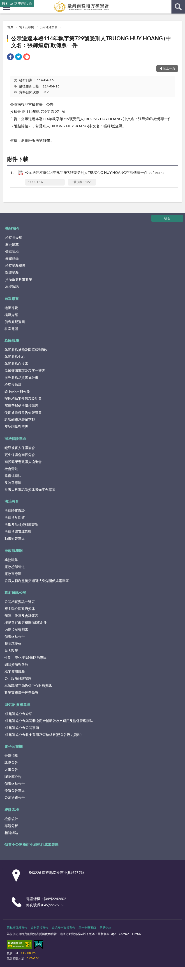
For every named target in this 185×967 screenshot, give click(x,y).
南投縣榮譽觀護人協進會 (23, 462)
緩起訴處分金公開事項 (22, 728)
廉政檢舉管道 (15, 567)
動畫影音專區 (15, 539)
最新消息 (11, 756)
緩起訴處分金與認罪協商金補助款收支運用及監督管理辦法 (49, 721)
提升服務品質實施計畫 (21, 378)
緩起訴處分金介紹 (18, 714)
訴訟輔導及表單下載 (20, 420)
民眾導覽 (12, 298)
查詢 (178, 7)
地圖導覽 (11, 308)
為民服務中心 (15, 357)
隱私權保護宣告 (17, 927)
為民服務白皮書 (16, 364)
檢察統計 (11, 819)
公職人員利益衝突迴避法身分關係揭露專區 (37, 581)
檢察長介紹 (13, 238)
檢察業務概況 (15, 266)
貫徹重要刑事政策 (18, 280)
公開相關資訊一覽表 (20, 602)
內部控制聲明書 (16, 630)
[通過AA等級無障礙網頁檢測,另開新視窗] (19, 945)
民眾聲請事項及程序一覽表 (25, 371)
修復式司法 (13, 476)
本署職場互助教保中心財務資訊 (28, 685)
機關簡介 (12, 228)
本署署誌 (12, 287)
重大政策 (11, 651)
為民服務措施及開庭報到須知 (27, 350)
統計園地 (12, 809)
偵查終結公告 (15, 637)
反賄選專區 (13, 483)
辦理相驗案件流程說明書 (23, 399)
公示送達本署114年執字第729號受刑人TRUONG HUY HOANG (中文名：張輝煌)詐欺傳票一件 (91, 42)
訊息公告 (11, 763)
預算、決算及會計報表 (21, 616)
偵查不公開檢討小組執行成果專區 (32, 844)
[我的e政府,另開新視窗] (38, 945)
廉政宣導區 (13, 574)
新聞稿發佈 (13, 644)
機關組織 (12, 259)
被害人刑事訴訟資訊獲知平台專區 (30, 490)
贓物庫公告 (13, 777)
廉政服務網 (14, 550)
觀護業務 (12, 273)
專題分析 (11, 826)
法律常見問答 (15, 518)
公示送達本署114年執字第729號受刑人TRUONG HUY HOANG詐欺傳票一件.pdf (94, 172)
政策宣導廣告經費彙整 (21, 692)
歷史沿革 (12, 245)
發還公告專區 (15, 791)
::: (2, 19)
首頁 (10, 27)
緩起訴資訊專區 (17, 704)
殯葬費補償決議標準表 (21, 406)
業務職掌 (11, 560)
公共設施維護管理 (18, 679)
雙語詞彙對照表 (16, 427)
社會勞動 (11, 469)
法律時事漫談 (15, 511)
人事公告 (11, 770)
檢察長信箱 (13, 385)
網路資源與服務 (16, 665)
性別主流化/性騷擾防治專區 (26, 658)
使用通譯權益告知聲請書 (23, 413)
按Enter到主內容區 (17, 3)
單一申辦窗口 (87, 927)
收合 (167, 218)
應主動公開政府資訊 (20, 609)
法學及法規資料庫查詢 (21, 525)
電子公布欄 (26, 27)
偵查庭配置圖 (15, 322)
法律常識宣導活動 (18, 532)
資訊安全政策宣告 (63, 927)
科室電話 (11, 329)
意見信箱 (105, 927)
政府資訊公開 (15, 592)
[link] (10, 57)
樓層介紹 (11, 315)
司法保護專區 (15, 438)
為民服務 (12, 340)
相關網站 (11, 833)
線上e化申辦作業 (17, 392)
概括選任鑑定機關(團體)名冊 (26, 623)
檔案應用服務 (15, 672)
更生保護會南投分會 (20, 455)
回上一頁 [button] (169, 68)
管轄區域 (12, 252)
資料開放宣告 (39, 927)
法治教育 (12, 501)
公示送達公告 (49, 27)
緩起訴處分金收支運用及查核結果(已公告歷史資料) (43, 735)
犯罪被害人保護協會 (20, 448)
